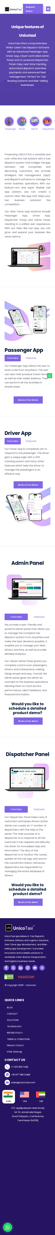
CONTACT (12, 1013)
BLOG (10, 1007)
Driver (22, 128)
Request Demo (30, 9)
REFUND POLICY (15, 1032)
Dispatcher (48, 128)
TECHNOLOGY (14, 1026)
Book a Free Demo (28, 400)
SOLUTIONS (13, 1020)
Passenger (10, 128)
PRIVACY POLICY (15, 1045)
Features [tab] (31, 358)
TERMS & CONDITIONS (18, 1039)
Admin (34, 128)
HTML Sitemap (14, 1051)
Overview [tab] (12, 358)
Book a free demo (28, 721)
